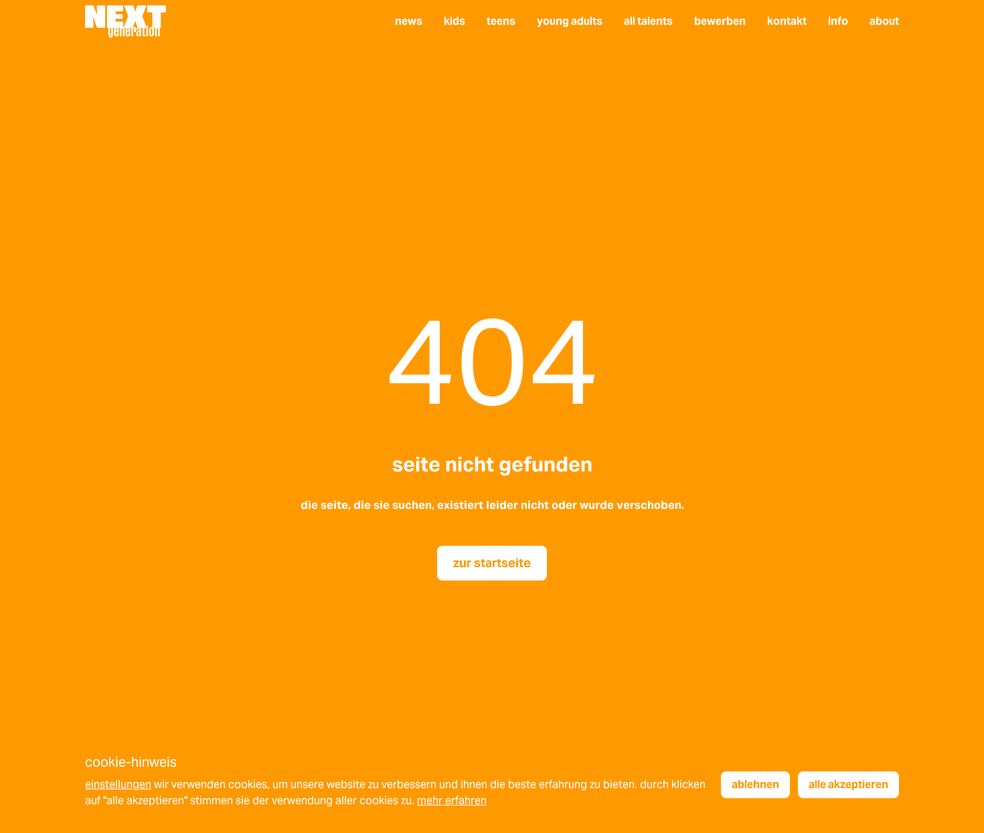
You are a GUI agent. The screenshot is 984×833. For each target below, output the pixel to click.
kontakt (787, 21)
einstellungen (118, 784)
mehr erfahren (452, 800)
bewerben (720, 21)
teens (501, 21)
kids (454, 21)
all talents (648, 21)
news (408, 21)
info (838, 21)
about (884, 21)
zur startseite (492, 563)
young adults (569, 21)
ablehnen (755, 784)
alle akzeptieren (848, 784)
